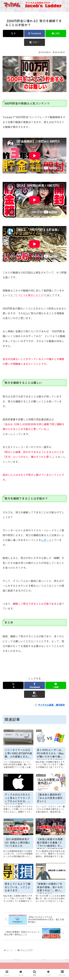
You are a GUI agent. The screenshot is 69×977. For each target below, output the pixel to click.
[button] (34, 42)
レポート (46, 540)
